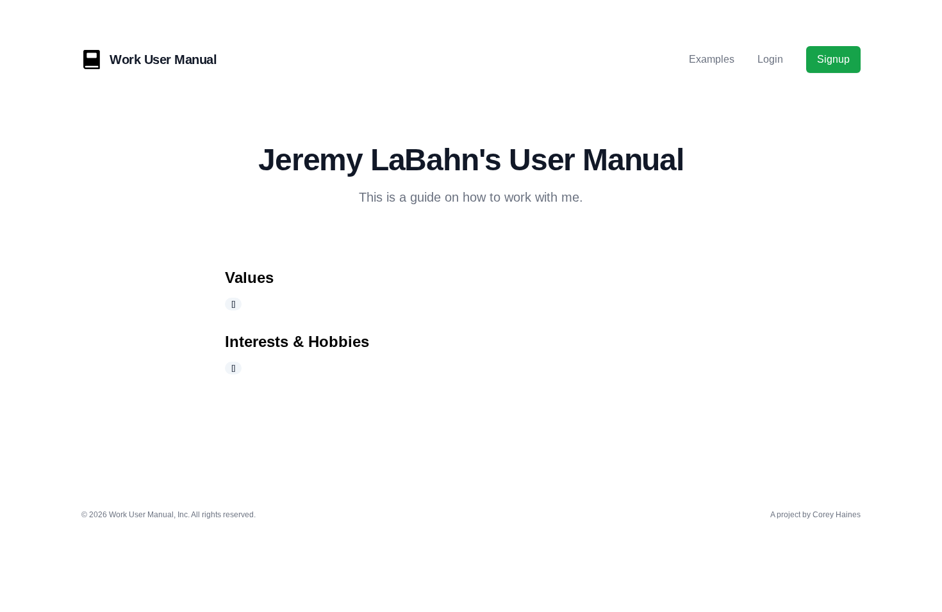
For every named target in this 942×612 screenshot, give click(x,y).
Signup (833, 59)
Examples (711, 59)
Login (770, 59)
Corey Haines (837, 514)
